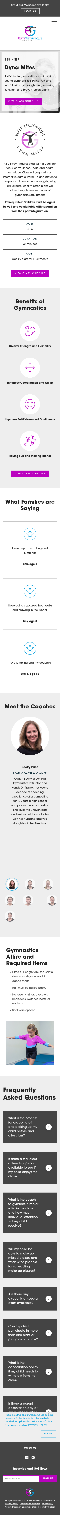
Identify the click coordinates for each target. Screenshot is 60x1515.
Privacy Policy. (37, 1425)
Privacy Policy (11, 1504)
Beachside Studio (30, 1507)
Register (30, 11)
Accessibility (47, 1504)
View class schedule (23, 101)
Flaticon (51, 1507)
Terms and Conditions (30, 1504)
